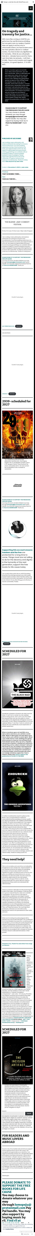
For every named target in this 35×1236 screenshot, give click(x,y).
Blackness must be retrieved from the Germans (15, 641)
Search (4, 1111)
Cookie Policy (9, 1229)
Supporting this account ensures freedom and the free (17, 551)
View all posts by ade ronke (14, 161)
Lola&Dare (5, 393)
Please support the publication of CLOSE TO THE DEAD (17, 99)
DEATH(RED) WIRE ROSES (8, 326)
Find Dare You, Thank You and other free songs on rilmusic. (17, 944)
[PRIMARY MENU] (31, 8)
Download (19, 326)
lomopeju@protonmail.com (16, 262)
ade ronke (25, 167)
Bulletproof (20, 1022)
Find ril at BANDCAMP (14, 123)
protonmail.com (16, 117)
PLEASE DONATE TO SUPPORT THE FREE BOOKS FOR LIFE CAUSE (16, 258)
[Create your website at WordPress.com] (17, 2)
